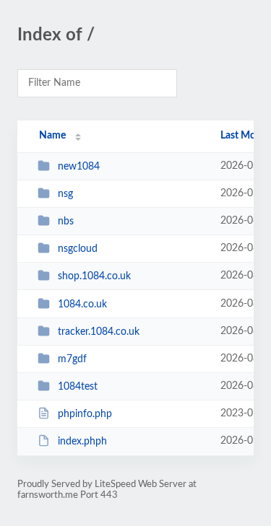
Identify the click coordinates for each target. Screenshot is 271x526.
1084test (78, 387)
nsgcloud (78, 249)
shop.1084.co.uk (94, 276)
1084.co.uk (82, 304)
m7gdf (72, 359)
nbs (66, 221)
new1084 (79, 167)
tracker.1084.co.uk (98, 332)
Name (52, 136)
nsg (65, 194)
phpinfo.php (85, 414)
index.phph (82, 442)
